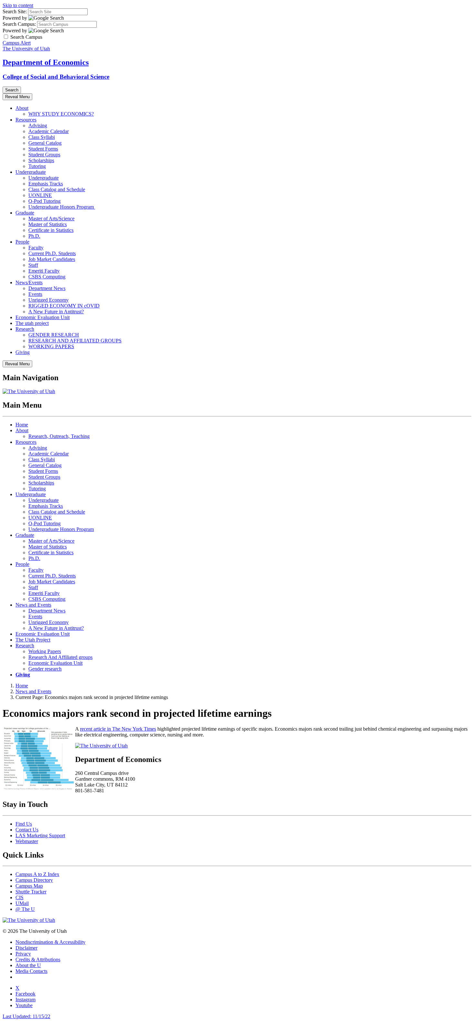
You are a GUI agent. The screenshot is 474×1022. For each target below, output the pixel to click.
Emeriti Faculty (44, 271)
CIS (19, 897)
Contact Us (26, 829)
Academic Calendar (48, 131)
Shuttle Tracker (30, 891)
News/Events (29, 282)
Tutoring (37, 166)
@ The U (25, 909)
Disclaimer (26, 948)
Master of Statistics (47, 224)
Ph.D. (34, 236)
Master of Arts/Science (51, 218)
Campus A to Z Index (37, 874)
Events (35, 294)
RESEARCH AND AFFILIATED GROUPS (75, 340)
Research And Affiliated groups (60, 657)
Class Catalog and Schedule (56, 189)
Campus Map (29, 886)
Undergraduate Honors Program (61, 207)
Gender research (45, 669)
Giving (22, 352)
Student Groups (44, 154)
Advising (37, 125)
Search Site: (15, 11)
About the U (28, 965)
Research (24, 329)
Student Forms (43, 148)
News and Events (33, 605)
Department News (46, 288)
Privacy (23, 953)
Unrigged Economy (48, 300)
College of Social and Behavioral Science (56, 76)
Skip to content (18, 5)
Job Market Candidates (51, 259)
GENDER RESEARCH (53, 335)
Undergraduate (30, 172)
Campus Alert (17, 43)
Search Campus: (19, 24)
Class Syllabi (41, 137)
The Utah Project (32, 639)
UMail (22, 903)
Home (21, 424)
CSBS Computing (46, 276)
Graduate (24, 212)
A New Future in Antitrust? (56, 311)
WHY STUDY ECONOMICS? (61, 114)
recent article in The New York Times (118, 729)
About (21, 108)
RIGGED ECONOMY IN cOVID (64, 305)
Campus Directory (34, 880)
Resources (25, 119)
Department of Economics (46, 62)
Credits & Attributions (37, 959)
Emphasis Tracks (45, 183)
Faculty (36, 247)
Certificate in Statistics (51, 230)
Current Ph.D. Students (52, 253)
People (22, 242)
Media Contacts (31, 971)
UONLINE (40, 195)
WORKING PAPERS (51, 346)
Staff (33, 265)
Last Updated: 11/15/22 (26, 1016)
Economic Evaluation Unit (42, 317)
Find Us (23, 824)
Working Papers (44, 651)
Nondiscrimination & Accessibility (50, 942)
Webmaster (26, 841)
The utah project (32, 323)
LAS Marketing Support (40, 835)
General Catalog (45, 143)
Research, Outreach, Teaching (59, 436)
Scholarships (41, 160)
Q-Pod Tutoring (44, 201)
